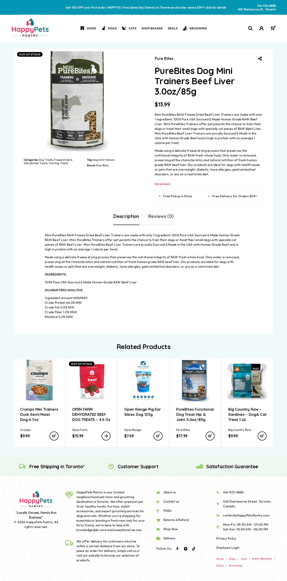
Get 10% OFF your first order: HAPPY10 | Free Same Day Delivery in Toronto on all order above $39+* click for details (146, 7)
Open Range (132, 429)
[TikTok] (194, 549)
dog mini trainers (104, 159)
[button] (54, 435)
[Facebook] (177, 549)
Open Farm (79, 429)
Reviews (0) (161, 216)
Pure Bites (102, 165)
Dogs (112, 28)
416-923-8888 (266, 5)
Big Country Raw (239, 429)
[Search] (250, 28)
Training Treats (58, 163)
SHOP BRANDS (152, 28)
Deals (173, 28)
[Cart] (273, 28)
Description (126, 216)
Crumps (25, 429)
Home (91, 28)
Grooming (198, 28)
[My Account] (261, 28)
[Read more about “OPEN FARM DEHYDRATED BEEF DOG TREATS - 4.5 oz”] (106, 435)
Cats (133, 28)
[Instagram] (186, 549)
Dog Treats (46, 159)
